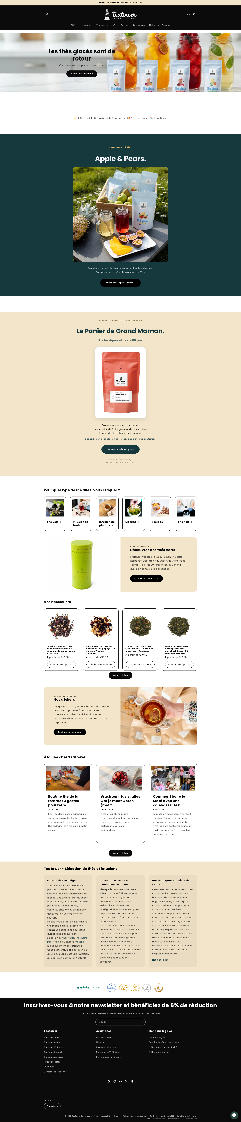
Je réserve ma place (70, 732)
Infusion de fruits (81, 523)
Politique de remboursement (135, 1116)
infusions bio (54, 941)
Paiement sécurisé (106, 1047)
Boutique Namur (52, 1042)
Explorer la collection (146, 578)
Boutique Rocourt (53, 1052)
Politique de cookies (159, 1052)
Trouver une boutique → (120, 449)
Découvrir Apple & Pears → (120, 282)
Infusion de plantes (107, 523)
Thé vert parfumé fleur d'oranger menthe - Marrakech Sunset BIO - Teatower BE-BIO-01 (177, 650)
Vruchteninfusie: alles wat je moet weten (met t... (120, 801)
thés (78, 889)
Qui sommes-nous (53, 1057)
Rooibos (157, 521)
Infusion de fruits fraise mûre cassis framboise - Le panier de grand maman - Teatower (61, 650)
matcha (79, 941)
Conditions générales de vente (165, 1042)
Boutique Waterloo (53, 1047)
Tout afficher (120, 675)
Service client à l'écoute (109, 1057)
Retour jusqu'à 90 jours (108, 1052)
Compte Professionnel (55, 1071)
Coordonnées (173, 1119)
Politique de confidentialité (163, 1047)
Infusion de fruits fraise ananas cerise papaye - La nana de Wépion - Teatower (100, 650)
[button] (47, 14)
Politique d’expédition (155, 1119)
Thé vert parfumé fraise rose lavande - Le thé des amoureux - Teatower (139, 648)
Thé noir (183, 521)
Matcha (130, 521)
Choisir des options (61, 664)
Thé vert (52, 521)
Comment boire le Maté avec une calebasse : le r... (169, 801)
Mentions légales (157, 1037)
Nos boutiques (160, 959)
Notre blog (49, 1066)
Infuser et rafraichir (82, 73)
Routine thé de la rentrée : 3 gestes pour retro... (63, 801)
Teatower (76, 1116)
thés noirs (81, 938)
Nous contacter (52, 1061)
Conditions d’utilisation (187, 1116)
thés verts (68, 938)
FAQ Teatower (103, 1037)
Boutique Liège (51, 1037)
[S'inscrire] (142, 1022)
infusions (52, 893)
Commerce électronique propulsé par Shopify (100, 1116)
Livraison (100, 1042)
